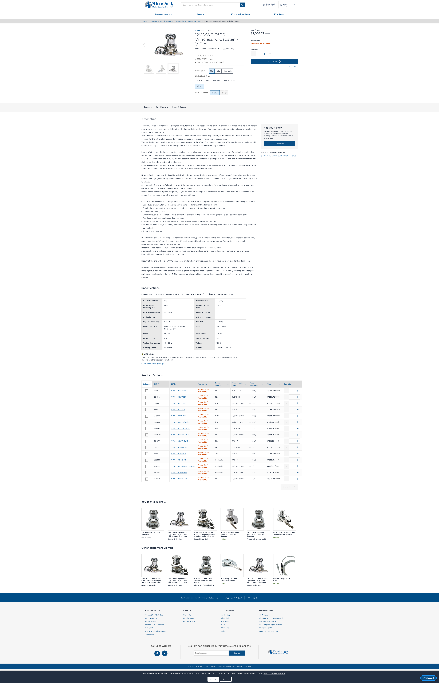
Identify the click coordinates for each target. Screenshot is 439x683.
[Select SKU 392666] (146, 460)
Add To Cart (273, 61)
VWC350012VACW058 (180, 435)
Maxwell (199, 30)
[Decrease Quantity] (253, 53)
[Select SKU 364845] (146, 453)
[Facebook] (157, 652)
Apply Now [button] (279, 143)
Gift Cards (149, 628)
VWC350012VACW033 (180, 422)
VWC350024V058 (178, 416)
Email (255, 597)
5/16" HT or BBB (203, 81)
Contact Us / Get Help (154, 615)
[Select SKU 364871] (146, 441)
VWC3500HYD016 (178, 460)
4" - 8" (224, 93)
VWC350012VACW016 (180, 441)
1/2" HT (199, 86)
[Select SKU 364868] (146, 422)
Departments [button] (162, 14)
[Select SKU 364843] (146, 403)
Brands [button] (201, 14)
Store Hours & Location (154, 625)
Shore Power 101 (265, 628)
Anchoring (225, 615)
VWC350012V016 (178, 410)
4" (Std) (215, 93)
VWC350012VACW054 (180, 428)
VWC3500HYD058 (179, 472)
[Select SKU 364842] (146, 397)
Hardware (225, 621)
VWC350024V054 (179, 447)
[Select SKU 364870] (146, 434)
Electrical (225, 618)
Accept (213, 679)
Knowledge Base (240, 14)
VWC (209, 30)
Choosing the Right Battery (270, 625)
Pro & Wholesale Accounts (156, 631)
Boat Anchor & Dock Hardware (161, 21)
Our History (188, 615)
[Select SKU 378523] (146, 447)
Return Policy (293, 67)
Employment (188, 618)
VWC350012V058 (178, 403)
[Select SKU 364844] (146, 409)
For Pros (279, 14)
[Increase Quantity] (264, 53)
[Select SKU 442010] (146, 472)
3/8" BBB (217, 81)
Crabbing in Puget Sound (269, 621)
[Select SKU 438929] (146, 466)
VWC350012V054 (178, 397)
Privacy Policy (189, 621)
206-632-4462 (233, 597)
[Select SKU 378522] (146, 416)
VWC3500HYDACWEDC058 (182, 466)
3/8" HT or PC (229, 81)
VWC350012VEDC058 (180, 479)
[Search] (242, 5)
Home (145, 21)
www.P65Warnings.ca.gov (153, 363)
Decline (225, 679)
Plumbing (225, 628)
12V (211, 71)
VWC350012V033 (178, 391)
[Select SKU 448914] (146, 479)
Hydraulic (228, 71)
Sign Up (237, 653)
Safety (223, 631)
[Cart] (293, 4)
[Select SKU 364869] (146, 428)
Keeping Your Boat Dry (268, 631)
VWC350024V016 (178, 454)
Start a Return (151, 618)
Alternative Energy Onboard (271, 618)
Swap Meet (149, 634)
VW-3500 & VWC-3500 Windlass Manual (279, 156)
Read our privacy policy (274, 673)
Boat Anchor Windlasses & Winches (188, 21)
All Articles (263, 615)
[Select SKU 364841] (146, 390)
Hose (223, 625)
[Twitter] (164, 652)
